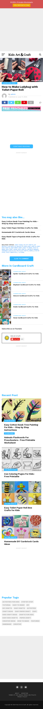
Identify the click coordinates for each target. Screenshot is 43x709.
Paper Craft (25, 618)
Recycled (12, 251)
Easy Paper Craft (16, 248)
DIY (24, 245)
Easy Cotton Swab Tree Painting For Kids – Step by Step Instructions (20, 222)
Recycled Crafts (22, 251)
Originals (5, 251)
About (17, 693)
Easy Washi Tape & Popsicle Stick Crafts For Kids (21, 238)
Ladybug (30, 249)
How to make (23, 621)
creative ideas (9, 621)
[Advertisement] (21, 29)
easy (25, 246)
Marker (36, 249)
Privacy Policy (22, 697)
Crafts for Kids (26, 614)
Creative (17, 624)
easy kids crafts (10, 618)
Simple (31, 251)
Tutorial (21, 252)
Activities (31, 608)
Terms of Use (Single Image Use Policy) (22, 695)
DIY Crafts (29, 245)
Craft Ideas (19, 245)
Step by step (27, 602)
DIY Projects (18, 246)
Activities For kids (11, 602)
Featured (35, 621)
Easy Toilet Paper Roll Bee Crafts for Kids (20, 228)
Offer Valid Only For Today (21, 5)
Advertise (24, 693)
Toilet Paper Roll (12, 252)
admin (13, 94)
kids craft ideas (11, 249)
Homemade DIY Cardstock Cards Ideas (18, 232)
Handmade (7, 624)
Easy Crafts (32, 246)
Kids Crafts (22, 249)
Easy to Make (27, 248)
